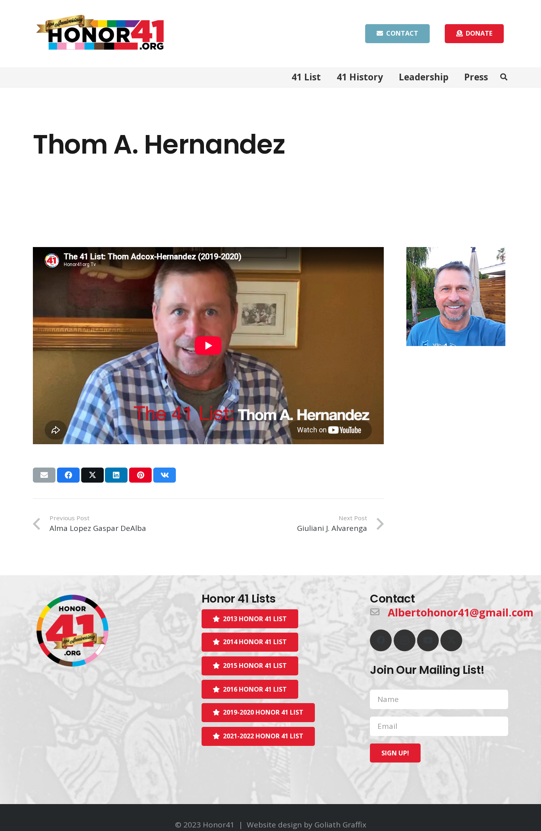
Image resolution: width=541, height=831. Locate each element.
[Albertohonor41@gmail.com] (379, 612)
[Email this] (44, 475)
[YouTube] (428, 640)
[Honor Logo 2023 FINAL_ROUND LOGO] (102, 630)
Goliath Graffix (340, 825)
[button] (504, 77)
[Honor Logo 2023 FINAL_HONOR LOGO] (100, 33)
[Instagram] (404, 640)
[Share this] (68, 475)
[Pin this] (140, 475)
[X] (451, 640)
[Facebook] (381, 640)
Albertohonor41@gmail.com (460, 612)
